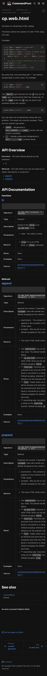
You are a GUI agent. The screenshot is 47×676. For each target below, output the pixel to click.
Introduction (6, 10)
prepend (8, 179)
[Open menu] (4, 3)
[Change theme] (39, 3)
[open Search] (34, 3)
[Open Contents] (43, 11)
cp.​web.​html (26, 12)
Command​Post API (9, 12)
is (6, 163)
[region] (23, 57)
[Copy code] (42, 47)
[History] (43, 3)
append (8, 176)
